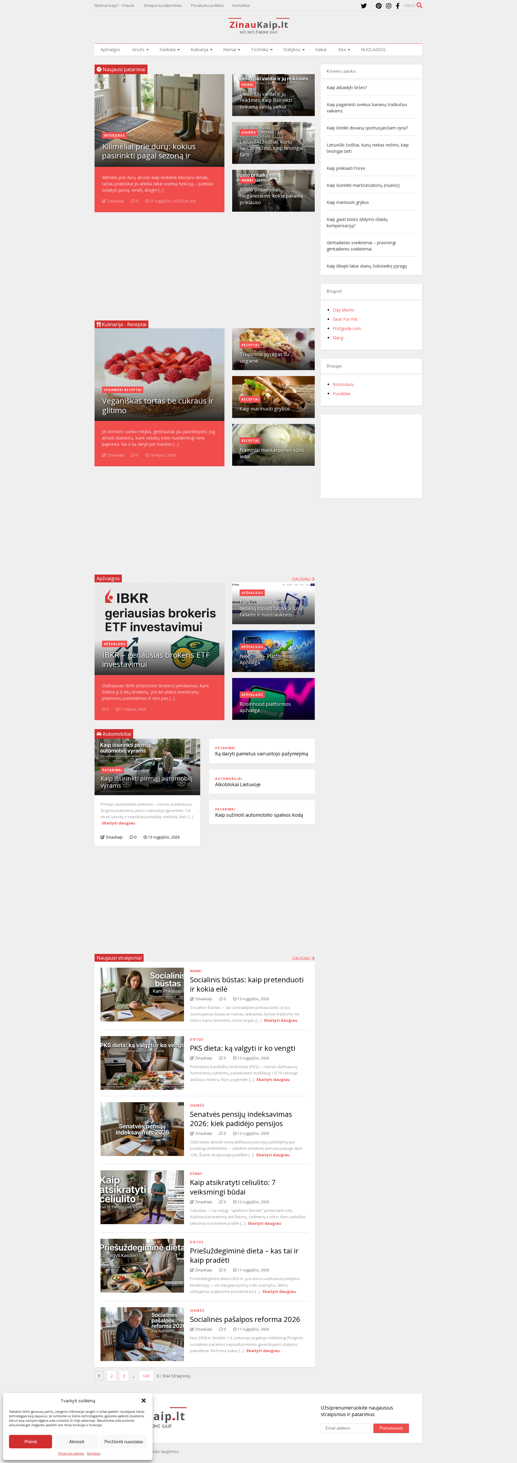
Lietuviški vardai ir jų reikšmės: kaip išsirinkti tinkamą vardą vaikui (266, 100)
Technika (259, 49)
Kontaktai (94, 1453)
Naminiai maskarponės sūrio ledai (272, 453)
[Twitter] (364, 6)
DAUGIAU (302, 958)
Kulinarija (199, 49)
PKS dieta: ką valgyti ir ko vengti (242, 1048)
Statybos (291, 49)
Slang (338, 337)
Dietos (196, 1039)
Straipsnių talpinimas (163, 5)
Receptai (250, 345)
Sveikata (167, 49)
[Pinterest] (378, 6)
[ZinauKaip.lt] (258, 32)
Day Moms (343, 310)
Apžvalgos (110, 49)
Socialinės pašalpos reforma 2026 (245, 1319)
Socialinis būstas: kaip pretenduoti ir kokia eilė (247, 984)
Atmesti (76, 1441)
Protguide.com (347, 328)
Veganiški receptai (123, 390)
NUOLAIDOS (373, 49)
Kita (342, 49)
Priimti (31, 1441)
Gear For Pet (345, 319)
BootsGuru (343, 384)
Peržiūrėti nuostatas (123, 1441)
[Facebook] (398, 6)
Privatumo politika (71, 1453)
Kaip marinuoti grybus (265, 408)
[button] (144, 1401)
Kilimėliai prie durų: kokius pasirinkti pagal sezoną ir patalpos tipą (149, 155)
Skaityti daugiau (118, 823)
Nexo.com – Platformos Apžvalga (266, 659)
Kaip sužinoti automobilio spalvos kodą (259, 815)
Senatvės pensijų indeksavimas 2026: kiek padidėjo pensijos (241, 1118)
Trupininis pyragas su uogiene (264, 357)
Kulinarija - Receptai (123, 324)
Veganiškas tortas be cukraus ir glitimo (157, 405)
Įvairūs (248, 132)
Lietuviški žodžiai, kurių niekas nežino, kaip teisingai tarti (271, 148)
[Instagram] (388, 6)
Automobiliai (228, 779)
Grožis (138, 49)
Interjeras (114, 135)
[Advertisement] (205, 264)
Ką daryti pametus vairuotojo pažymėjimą (261, 753)
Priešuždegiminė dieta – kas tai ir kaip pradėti (244, 1255)
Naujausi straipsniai (119, 957)
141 (146, 1376)
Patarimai (112, 770)
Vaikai (320, 49)
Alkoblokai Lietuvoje (238, 784)
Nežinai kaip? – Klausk (115, 5)
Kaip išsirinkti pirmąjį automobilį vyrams (146, 781)
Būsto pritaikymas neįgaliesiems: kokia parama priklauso (271, 196)
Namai (229, 49)
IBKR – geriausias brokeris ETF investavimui (156, 659)
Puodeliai (341, 393)
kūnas (196, 1174)
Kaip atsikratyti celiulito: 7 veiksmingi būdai (233, 1186)
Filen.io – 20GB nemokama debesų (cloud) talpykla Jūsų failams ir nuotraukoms (271, 608)
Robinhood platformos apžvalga (265, 707)
